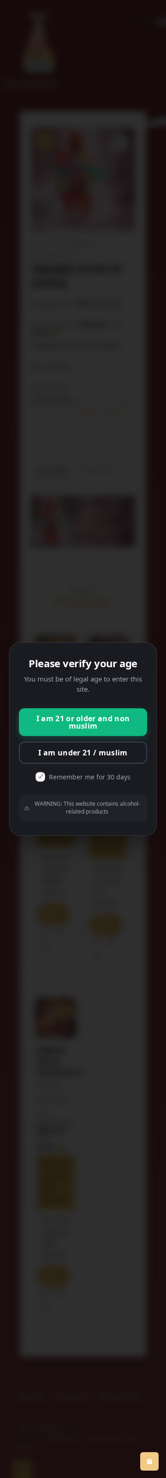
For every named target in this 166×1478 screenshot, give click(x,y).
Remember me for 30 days (89, 776)
